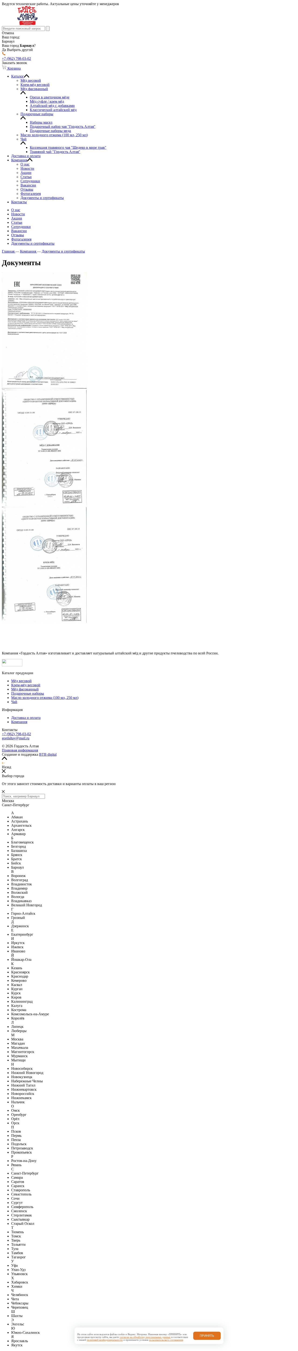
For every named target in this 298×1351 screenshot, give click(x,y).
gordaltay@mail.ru (15, 738)
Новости (18, 214)
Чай (14, 702)
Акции (16, 218)
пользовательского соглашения (166, 1339)
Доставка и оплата (26, 718)
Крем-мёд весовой (25, 685)
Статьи (16, 222)
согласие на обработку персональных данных (145, 1337)
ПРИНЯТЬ (207, 1335)
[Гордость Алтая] (27, 24)
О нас (15, 210)
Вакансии (19, 231)
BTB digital (48, 754)
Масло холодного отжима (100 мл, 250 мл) (44, 698)
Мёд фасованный (25, 689)
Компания (19, 722)
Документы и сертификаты (32, 243)
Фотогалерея (21, 239)
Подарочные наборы (27, 693)
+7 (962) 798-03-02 (16, 734)
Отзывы (17, 235)
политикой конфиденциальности (105, 1339)
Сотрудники (21, 227)
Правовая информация (20, 750)
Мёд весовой (21, 681)
